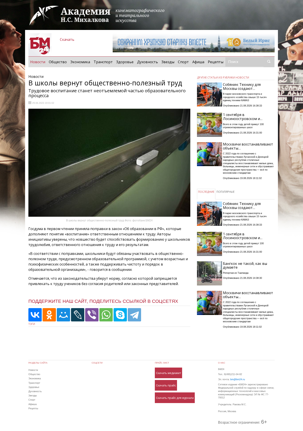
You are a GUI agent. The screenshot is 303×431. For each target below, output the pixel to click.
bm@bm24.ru (237, 379)
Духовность (147, 61)
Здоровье (125, 61)
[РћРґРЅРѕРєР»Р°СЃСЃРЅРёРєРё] (49, 314)
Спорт (183, 61)
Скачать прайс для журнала (175, 398)
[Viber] (91, 314)
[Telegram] (134, 314)
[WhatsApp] (106, 314)
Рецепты (215, 61)
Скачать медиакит (168, 373)
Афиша (198, 61)
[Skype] (120, 314)
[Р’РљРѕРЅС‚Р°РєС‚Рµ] (35, 314)
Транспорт (103, 61)
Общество (58, 61)
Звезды (167, 61)
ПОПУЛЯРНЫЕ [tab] (225, 192)
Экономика (80, 61)
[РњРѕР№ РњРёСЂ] (63, 314)
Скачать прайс (166, 385)
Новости (38, 61)
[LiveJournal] (77, 314)
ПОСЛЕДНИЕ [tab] (206, 192)
